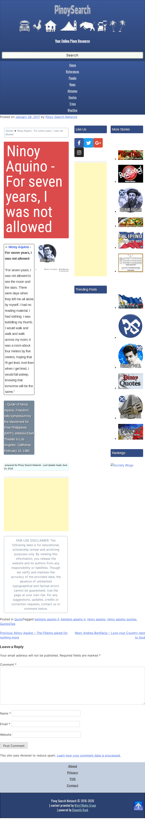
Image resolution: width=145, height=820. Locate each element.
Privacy (72, 772)
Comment (8, 664)
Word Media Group (85, 805)
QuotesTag (7, 624)
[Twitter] (88, 143)
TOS (72, 779)
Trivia (72, 104)
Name (5, 713)
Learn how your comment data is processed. (89, 755)
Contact (72, 785)
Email (5, 724)
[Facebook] (79, 143)
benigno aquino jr (73, 619)
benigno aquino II (47, 619)
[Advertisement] (36, 504)
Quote (18, 619)
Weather (73, 110)
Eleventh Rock (80, 810)
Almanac (72, 91)
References (72, 71)
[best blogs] (122, 464)
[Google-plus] (98, 143)
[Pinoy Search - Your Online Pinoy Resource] (72, 16)
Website (5, 734)
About (72, 766)
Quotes (73, 97)
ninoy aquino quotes (121, 619)
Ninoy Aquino (18, 247)
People (72, 78)
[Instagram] (79, 152)
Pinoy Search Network (61, 117)
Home (72, 65)
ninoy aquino (96, 619)
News (72, 84)
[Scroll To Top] (138, 801)
